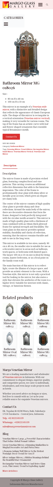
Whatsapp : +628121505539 (16, 422)
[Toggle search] (47, 4)
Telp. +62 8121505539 (13, 418)
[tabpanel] (26, 229)
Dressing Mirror (13, 149)
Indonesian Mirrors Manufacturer (26, 484)
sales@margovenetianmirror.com (19, 426)
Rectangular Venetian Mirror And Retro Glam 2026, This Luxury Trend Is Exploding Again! (24, 464)
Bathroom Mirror (17, 146)
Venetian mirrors (13, 377)
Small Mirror (8, 151)
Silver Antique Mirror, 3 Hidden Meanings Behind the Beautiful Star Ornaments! (26, 458)
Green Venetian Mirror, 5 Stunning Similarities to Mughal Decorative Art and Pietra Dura (25, 446)
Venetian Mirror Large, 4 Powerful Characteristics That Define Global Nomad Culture (26, 439)
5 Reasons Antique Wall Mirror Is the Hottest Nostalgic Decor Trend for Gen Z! (23, 452)
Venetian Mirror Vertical (23, 151)
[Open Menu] (40, 5)
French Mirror (27, 149)
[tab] (10, 165)
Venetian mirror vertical (37, 118)
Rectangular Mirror (41, 149)
